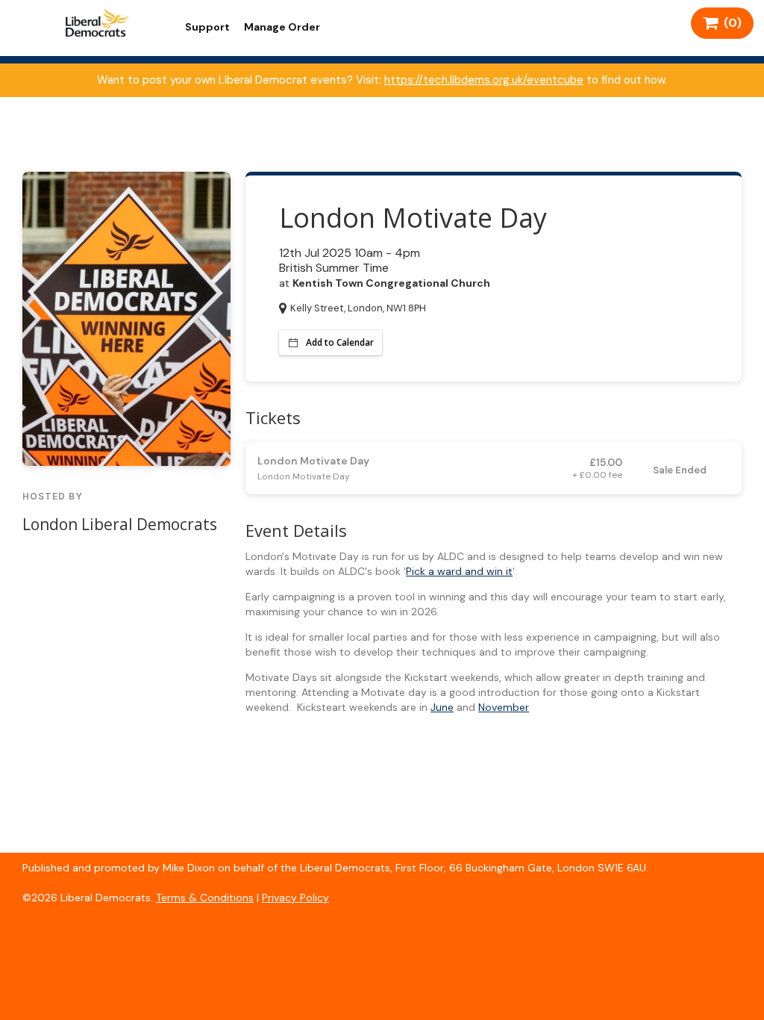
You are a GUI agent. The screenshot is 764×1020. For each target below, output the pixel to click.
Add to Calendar (340, 342)
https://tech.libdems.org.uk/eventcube (483, 79)
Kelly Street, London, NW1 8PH (358, 308)
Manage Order (282, 27)
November (503, 707)
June (442, 707)
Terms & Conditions (205, 897)
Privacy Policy (295, 897)
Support (207, 27)
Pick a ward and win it (459, 571)
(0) (730, 23)
